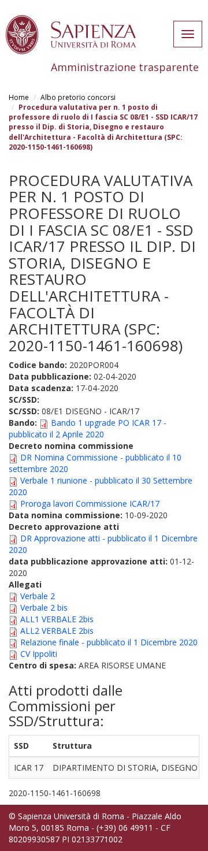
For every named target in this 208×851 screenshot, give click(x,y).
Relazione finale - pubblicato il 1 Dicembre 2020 (109, 642)
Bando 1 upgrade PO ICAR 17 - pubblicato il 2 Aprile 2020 (87, 428)
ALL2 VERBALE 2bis (57, 630)
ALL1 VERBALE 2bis (57, 619)
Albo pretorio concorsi (78, 97)
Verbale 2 (37, 595)
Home (19, 97)
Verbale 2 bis (44, 607)
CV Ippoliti (38, 653)
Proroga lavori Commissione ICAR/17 (89, 503)
